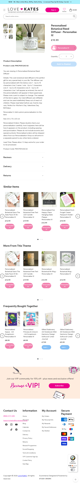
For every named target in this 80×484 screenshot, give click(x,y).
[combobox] (40, 16)
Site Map (26, 464)
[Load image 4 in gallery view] (11, 31)
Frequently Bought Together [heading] (20, 306)
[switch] (73, 470)
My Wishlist (46, 431)
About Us (26, 420)
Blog (24, 423)
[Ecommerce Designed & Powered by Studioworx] (45, 479)
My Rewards (46, 423)
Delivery (25, 435)
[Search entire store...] (74, 16)
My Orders (45, 416)
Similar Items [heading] (11, 186)
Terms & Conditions (29, 453)
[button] (4, 10)
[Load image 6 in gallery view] (11, 37)
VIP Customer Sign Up (30, 457)
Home (25, 416)
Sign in (53, 10)
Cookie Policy (27, 460)
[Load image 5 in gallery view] (5, 37)
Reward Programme (29, 445)
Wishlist (64, 11)
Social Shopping (28, 449)
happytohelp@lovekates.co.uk (15, 420)
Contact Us (26, 431)
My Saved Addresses (49, 427)
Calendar (26, 427)
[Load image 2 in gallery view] (11, 26)
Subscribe (59, 386)
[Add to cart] (9, 226)
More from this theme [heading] (17, 245)
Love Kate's (22, 476)
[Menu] (76, 455)
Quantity (54, 56)
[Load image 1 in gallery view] (5, 26)
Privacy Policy (27, 438)
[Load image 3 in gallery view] (5, 31)
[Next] (78, 216)
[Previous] (2, 216)
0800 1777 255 (9, 416)
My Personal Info (47, 420)
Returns (25, 442)
